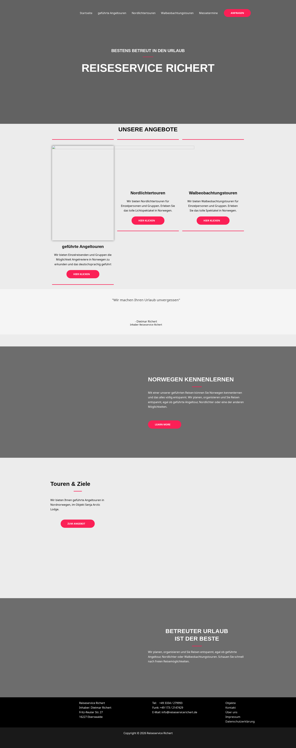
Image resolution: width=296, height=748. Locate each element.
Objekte (230, 703)
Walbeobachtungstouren (177, 13)
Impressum (232, 717)
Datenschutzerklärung (240, 721)
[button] (237, 13)
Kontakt (230, 707)
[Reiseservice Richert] (55, 13)
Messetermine (208, 13)
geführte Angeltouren (112, 13)
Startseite (86, 13)
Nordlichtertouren (144, 13)
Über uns (231, 712)
